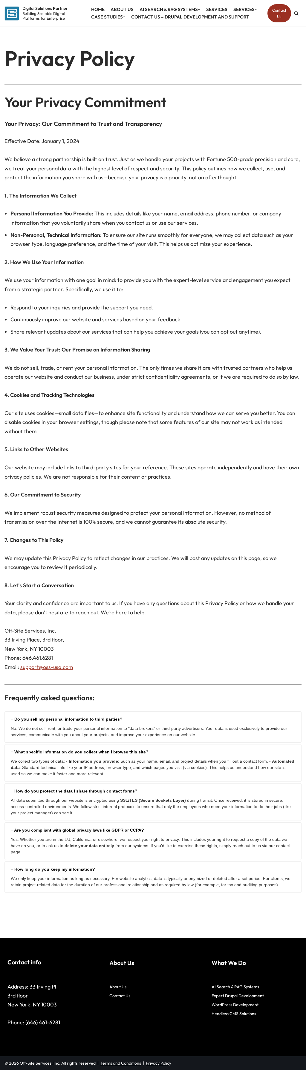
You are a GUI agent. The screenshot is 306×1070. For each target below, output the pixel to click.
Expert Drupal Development (238, 995)
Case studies (107, 17)
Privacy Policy (158, 1063)
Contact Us (279, 13)
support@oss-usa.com (46, 667)
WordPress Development (235, 1004)
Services (216, 9)
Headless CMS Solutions (234, 1013)
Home (98, 9)
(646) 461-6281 (42, 1022)
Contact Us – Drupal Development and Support (190, 17)
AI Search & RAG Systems (169, 9)
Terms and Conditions (120, 1063)
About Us (122, 9)
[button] (199, 9)
